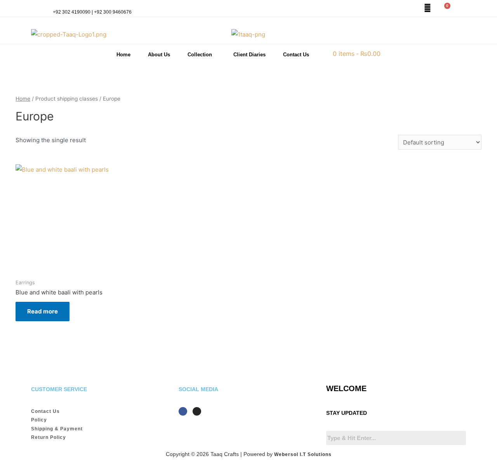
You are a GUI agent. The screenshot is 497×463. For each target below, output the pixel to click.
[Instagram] (197, 411)
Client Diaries (249, 54)
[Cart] (444, 9)
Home (123, 54)
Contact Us (296, 54)
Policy (39, 420)
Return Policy (48, 437)
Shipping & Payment (57, 429)
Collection (200, 54)
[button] (202, 54)
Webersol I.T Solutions (303, 454)
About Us (159, 54)
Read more (42, 311)
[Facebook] (183, 411)
